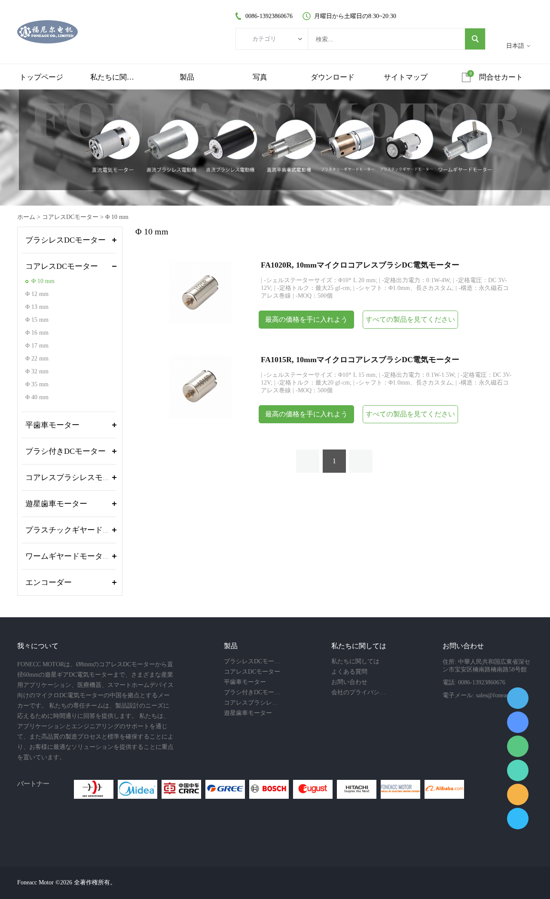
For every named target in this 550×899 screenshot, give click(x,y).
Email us (518, 794)
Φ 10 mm (116, 217)
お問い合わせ (349, 682)
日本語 (515, 46)
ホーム (26, 217)
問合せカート (501, 77)
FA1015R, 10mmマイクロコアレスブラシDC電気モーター (360, 359)
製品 (187, 77)
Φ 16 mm (37, 332)
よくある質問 (349, 671)
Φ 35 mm (37, 384)
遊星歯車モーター (56, 503)
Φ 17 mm (37, 345)
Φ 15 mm (37, 320)
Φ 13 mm (37, 307)
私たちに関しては (114, 77)
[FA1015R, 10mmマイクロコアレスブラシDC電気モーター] (200, 386)
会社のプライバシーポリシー (360, 692)
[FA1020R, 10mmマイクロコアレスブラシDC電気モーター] (200, 292)
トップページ (41, 77)
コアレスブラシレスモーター (75, 477)
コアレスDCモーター (70, 217)
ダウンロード (332, 77)
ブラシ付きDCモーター (65, 451)
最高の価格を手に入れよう (306, 319)
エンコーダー (48, 582)
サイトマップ (406, 77)
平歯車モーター (52, 425)
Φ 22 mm (37, 358)
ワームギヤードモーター (67, 556)
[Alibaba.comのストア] (444, 789)
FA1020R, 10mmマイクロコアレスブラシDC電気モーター (360, 265)
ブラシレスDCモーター (65, 240)
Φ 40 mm (37, 397)
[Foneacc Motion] (400, 789)
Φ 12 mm (37, 294)
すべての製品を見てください (410, 319)
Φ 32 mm (37, 371)
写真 (260, 77)
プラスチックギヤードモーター (79, 530)
